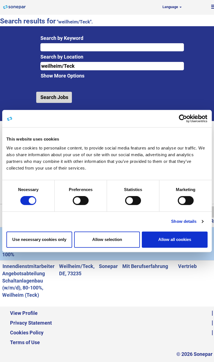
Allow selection (107, 239)
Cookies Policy (26, 333)
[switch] (81, 200)
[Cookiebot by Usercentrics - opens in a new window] (183, 118)
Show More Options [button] (62, 76)
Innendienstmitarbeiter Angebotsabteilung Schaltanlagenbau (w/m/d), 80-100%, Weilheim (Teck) (28, 280)
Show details (183, 221)
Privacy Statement (31, 323)
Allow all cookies (174, 239)
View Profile (24, 313)
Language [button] (170, 7)
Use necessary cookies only (39, 239)
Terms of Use (25, 342)
